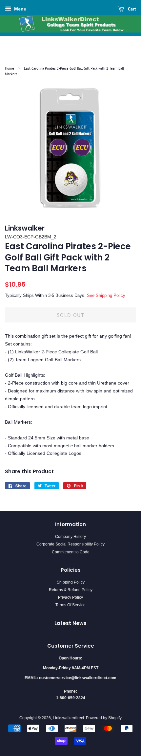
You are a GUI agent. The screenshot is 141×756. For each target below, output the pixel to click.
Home (9, 68)
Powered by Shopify (104, 718)
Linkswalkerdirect (68, 718)
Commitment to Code (71, 552)
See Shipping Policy (106, 295)
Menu (20, 8)
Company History (70, 536)
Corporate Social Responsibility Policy (70, 544)
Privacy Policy (70, 597)
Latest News (70, 623)
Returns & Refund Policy (70, 590)
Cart (131, 9)
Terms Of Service (70, 605)
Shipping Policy (71, 582)
